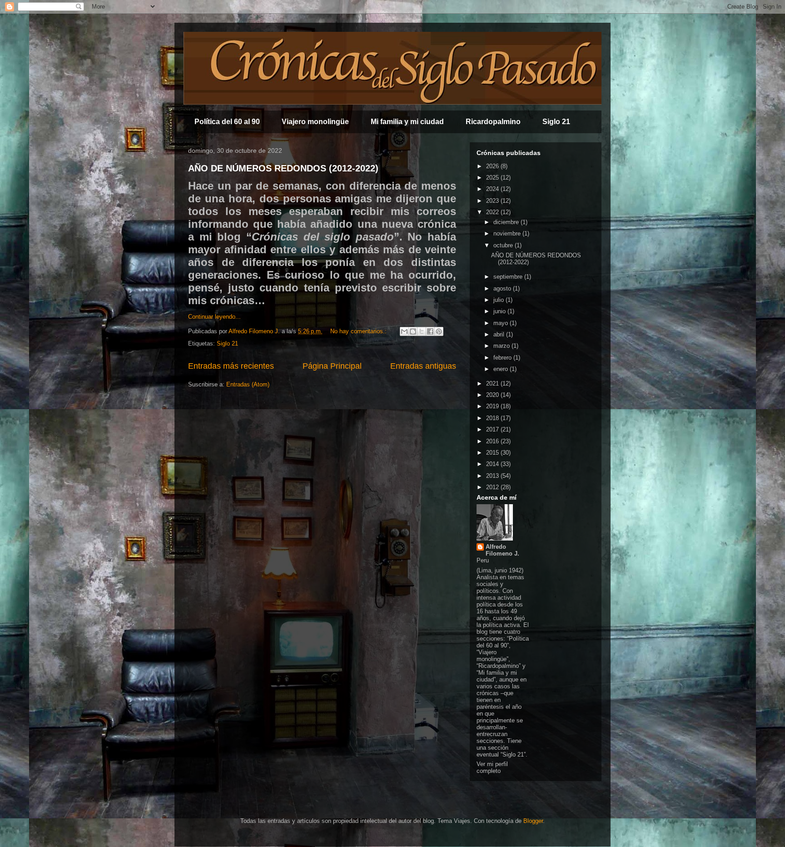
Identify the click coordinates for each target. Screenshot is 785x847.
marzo (502, 345)
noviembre (507, 233)
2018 (493, 418)
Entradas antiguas (423, 366)
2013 (493, 475)
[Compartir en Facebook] (430, 331)
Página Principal (332, 366)
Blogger (533, 820)
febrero (503, 357)
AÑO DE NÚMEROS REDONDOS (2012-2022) (283, 168)
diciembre (507, 222)
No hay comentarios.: (359, 331)
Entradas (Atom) (247, 384)
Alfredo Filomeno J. (502, 550)
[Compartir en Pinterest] (438, 331)
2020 (493, 394)
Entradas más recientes (231, 366)
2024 (493, 188)
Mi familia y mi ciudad (407, 121)
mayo (501, 323)
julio (499, 299)
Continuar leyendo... (214, 316)
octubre (504, 245)
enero (501, 369)
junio (500, 311)
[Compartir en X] (421, 331)
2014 (493, 464)
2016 (493, 441)
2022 (493, 212)
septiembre (508, 276)
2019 (493, 406)
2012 (493, 487)
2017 (493, 429)
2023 (493, 200)
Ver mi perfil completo (492, 767)
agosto (503, 288)
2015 (493, 452)
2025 (493, 177)
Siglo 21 (556, 121)
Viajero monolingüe (315, 121)
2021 (493, 383)
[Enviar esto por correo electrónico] (404, 331)
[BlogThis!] (412, 331)
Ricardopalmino (493, 121)
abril (499, 334)
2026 (493, 166)
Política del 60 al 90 (227, 121)
